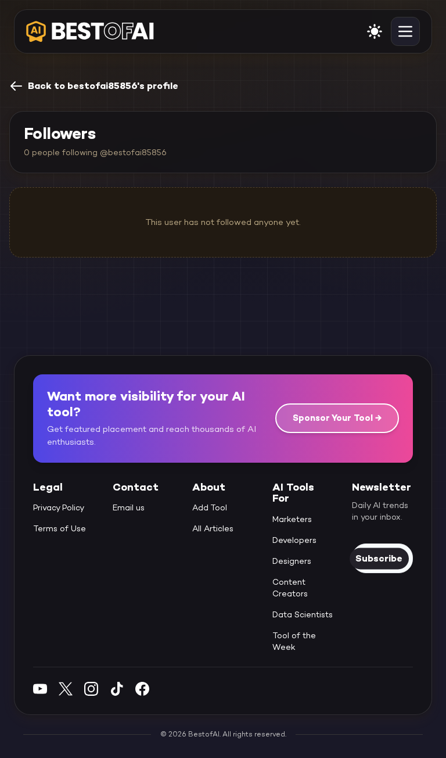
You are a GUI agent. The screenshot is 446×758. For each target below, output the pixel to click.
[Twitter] (66, 688)
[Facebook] (142, 688)
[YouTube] (40, 688)
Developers (294, 540)
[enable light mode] (374, 31)
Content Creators (290, 588)
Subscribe (378, 558)
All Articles (212, 528)
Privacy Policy (58, 507)
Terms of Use (59, 528)
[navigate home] (90, 31)
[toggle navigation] (405, 31)
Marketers (292, 519)
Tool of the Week (294, 641)
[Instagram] (91, 688)
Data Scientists (302, 614)
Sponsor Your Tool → (337, 417)
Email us (129, 507)
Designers (291, 561)
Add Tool (209, 507)
